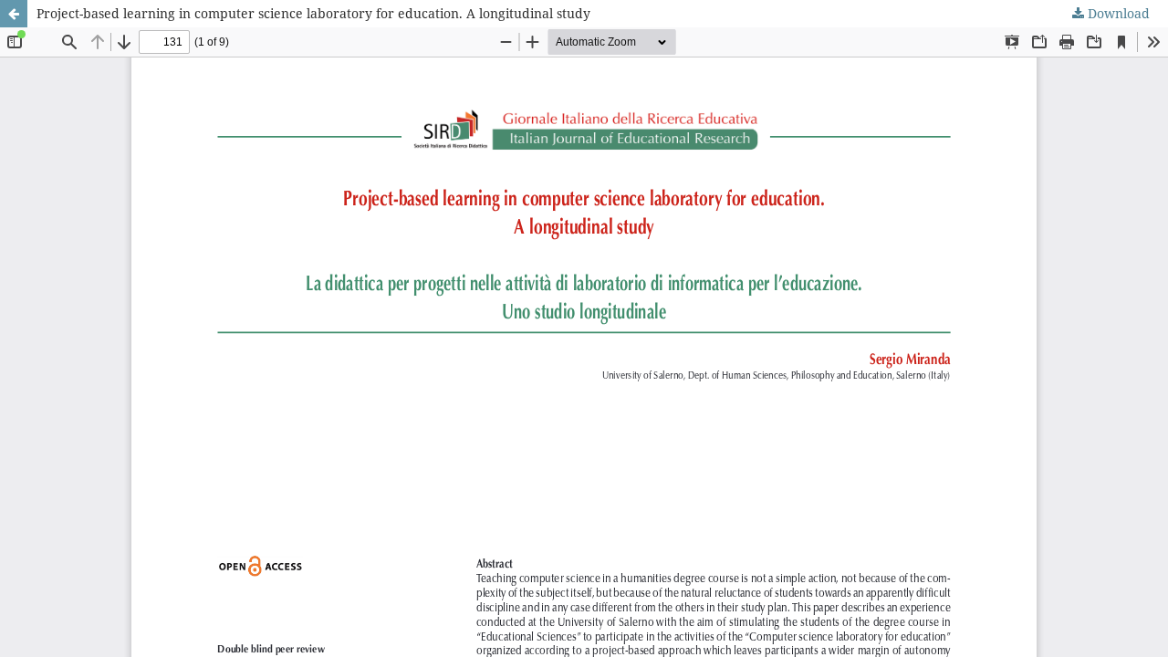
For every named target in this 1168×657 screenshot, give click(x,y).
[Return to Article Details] (13, 13)
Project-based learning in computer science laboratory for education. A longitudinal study (313, 13)
